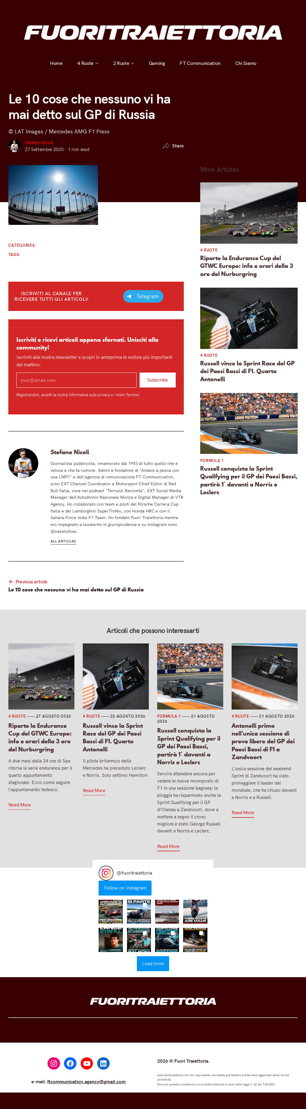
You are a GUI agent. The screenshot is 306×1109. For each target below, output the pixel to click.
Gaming (157, 63)
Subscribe (157, 380)
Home (56, 63)
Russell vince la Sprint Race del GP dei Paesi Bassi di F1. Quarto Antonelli (247, 371)
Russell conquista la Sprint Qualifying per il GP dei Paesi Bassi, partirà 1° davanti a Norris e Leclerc (248, 480)
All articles (63, 541)
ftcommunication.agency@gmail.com (86, 1081)
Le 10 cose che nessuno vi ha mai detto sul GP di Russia (76, 589)
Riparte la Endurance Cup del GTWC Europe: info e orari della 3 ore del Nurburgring (246, 266)
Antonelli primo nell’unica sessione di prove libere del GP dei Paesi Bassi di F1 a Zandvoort (263, 741)
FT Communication (200, 63)
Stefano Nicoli (39, 142)
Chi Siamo (245, 63)
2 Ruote (121, 63)
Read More (19, 805)
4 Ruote (85, 63)
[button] (111, 912)
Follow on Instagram (125, 888)
